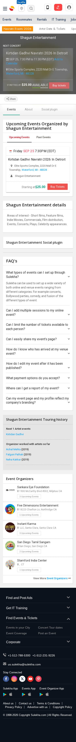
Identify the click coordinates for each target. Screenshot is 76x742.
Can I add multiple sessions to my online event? (35, 312)
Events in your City (18, 627)
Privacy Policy (13, 707)
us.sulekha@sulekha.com (24, 664)
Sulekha (12, 8)
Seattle (21, 2)
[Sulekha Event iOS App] (29, 694)
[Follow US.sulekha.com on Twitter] (22, 678)
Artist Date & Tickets (52, 28)
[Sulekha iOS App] (11, 694)
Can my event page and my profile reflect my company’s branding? (37, 400)
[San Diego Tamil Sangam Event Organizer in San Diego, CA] (10, 546)
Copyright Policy (62, 707)
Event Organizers (57, 578)
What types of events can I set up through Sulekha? (35, 275)
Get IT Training (16, 608)
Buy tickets (59, 85)
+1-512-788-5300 (19, 655)
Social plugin (50, 109)
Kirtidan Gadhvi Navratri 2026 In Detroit (37, 53)
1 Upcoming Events (29, 515)
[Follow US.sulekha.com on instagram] (14, 678)
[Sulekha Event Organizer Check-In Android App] (41, 694)
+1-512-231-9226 (43, 655)
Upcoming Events (19, 137)
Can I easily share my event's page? (31, 339)
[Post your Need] (58, 7)
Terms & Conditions (48, 703)
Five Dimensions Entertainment (37, 505)
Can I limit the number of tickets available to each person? (37, 327)
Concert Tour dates (50, 627)
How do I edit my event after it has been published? (34, 366)
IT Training (59, 19)
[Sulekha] (5, 8)
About (29, 109)
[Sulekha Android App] (4, 694)
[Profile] (69, 7)
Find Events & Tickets (21, 618)
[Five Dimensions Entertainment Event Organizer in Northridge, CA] (10, 509)
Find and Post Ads (19, 598)
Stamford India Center (32, 560)
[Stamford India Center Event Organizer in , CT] (10, 564)
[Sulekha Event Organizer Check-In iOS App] (47, 694)
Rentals (42, 19)
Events (6, 19)
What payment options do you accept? (33, 378)
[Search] (31, 8)
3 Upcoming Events (29, 496)
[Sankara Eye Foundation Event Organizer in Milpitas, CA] (10, 491)
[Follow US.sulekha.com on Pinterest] (38, 678)
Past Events (43, 137)
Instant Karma (26, 524)
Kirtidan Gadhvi (15, 434)
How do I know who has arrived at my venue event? (37, 351)
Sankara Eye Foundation (33, 487)
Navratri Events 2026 (17, 28)
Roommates (24, 19)
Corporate (13, 642)
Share (12, 99)
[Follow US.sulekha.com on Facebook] (6, 678)
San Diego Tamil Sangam (33, 542)
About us (8, 703)
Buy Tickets (57, 186)
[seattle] (21, 8)
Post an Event (47, 633)
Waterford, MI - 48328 (20, 73)
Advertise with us (37, 707)
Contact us (25, 703)
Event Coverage (16, 633)
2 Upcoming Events (29, 551)
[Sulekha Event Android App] (23, 694)
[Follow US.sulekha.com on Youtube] (30, 678)
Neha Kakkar (17, 459)
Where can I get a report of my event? (32, 388)
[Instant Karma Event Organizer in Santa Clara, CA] (10, 527)
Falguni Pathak (18, 454)
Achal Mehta (17, 449)
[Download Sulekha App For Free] (47, 7)
